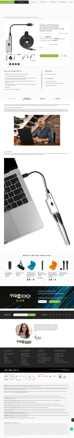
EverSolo (54, 426)
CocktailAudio (7, 426)
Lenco (42, 429)
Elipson (40, 426)
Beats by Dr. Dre (42, 424)
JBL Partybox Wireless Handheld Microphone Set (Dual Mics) (63, 273)
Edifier (29, 426)
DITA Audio (61, 426)
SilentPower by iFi (36, 432)
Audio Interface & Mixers (27, 405)
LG (49, 429)
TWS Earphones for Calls (61, 409)
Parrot (44, 431)
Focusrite (17, 427)
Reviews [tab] (57, 98)
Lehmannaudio (38, 429)
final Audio (64, 426)
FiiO (60, 426)
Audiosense (11, 424)
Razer (49, 431)
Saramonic (10, 432)
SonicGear (47, 432)
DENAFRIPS (50, 426)
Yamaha (15, 435)
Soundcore (60, 432)
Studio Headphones (61, 405)
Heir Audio (55, 427)
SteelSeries (6, 433)
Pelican (47, 431)
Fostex (21, 427)
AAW (8, 423)
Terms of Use (24, 357)
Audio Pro (46, 423)
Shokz (28, 432)
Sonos (51, 432)
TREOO (56, 433)
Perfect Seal (57, 431)
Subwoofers (58, 397)
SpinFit (64, 432)
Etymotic (46, 426)
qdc (33, 431)
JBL (60, 271)
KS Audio (23, 429)
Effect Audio (33, 426)
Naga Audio (58, 430)
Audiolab (66, 423)
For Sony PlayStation (56, 396)
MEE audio (27, 430)
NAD (54, 430)
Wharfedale (61, 434)
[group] (9, 57)
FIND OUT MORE (54, 301)
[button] (6, 57)
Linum (52, 429)
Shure (6, 271)
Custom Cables (35, 415)
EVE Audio (50, 426)
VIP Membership (41, 362)
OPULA (32, 431)
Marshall (6, 430)
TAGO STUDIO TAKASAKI (25, 433)
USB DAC (28, 409)
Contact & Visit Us (8, 362)
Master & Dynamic (17, 430)
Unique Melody (19, 434)
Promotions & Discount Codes (61, 362)
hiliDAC (65, 427)
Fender (57, 426)
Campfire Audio (44, 425)
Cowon (21, 426)
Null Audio (25, 431)
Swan (15, 433)
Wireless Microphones (36, 405)
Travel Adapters (60, 410)
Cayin (52, 425)
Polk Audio (67, 431)
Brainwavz (6, 425)
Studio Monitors (54, 405)
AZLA (27, 424)
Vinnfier (44, 434)
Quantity (41, 47)
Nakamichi (66, 430)
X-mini (5, 435)
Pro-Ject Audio (15, 431)
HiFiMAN (61, 427)
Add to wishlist (65, 56)
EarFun (9, 426)
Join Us (42, 301)
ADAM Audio (15, 423)
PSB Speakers (23, 431)
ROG (54, 431)
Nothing (17, 431)
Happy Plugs (43, 427)
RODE (28, 271)
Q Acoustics (29, 431)
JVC (62, 428)
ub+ (5, 434)
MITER (42, 430)
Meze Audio (38, 430)
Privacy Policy (24, 360)
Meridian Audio (32, 430)
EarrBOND (13, 426)
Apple (25, 423)
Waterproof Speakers (33, 402)
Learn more (62, 38)
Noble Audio (6, 431)
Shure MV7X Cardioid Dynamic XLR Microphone (20, 273)
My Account (6, 360)
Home (5, 17)
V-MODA (31, 434)
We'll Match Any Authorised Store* (37, 2)
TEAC (33, 433)
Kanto (5, 429)
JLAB (55, 428)
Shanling (25, 432)
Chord (62, 425)
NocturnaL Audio (12, 431)
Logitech (55, 429)
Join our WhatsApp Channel (44, 357)
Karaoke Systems (52, 397)
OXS (38, 431)
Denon (54, 426)
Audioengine (57, 423)
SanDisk (5, 432)
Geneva (35, 427)
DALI (28, 426)
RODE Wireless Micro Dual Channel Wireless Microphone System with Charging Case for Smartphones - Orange (53, 274)
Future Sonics (25, 427)
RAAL (46, 431)
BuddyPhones (16, 425)
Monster (51, 430)
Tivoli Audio (51, 433)
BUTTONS (21, 425)
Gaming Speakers (28, 396)
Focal (14, 427)
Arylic (27, 423)
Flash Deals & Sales (59, 360)
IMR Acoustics (24, 428)
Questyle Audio (42, 431)
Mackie (64, 429)
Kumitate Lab (27, 429)
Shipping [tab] (42, 98)
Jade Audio (41, 428)
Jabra (37, 428)
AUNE (19, 424)
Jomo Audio (58, 428)
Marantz (68, 429)
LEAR (33, 429)
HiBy (58, 427)
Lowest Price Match (59, 353)
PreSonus (10, 431)
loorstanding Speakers (17, 415)
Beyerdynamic (49, 424)
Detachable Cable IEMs (27, 415)
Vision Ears (48, 434)
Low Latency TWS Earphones (37, 396)
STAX (67, 432)
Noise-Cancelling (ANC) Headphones (21, 410)
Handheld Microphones (45, 405)
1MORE (5, 423)
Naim (62, 430)
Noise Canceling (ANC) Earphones (35, 410)
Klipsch (16, 429)
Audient (41, 423)
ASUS (35, 423)
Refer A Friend (41, 355)
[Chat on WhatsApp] (71, 429)
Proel (19, 431)
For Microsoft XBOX (47, 396)
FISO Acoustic (9, 427)
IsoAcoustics (32, 428)
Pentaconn (52, 431)
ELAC (37, 426)
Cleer (65, 425)
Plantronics (62, 431)
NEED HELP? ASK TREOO (54, 44)
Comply (11, 426)
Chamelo (59, 425)
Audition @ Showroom (9, 353)
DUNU (65, 426)
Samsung (67, 431)
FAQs (5, 355)
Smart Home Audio (12, 398)
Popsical (5, 431)
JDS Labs (51, 428)
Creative (25, 426)
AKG (38, 271)
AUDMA (15, 424)
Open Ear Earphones (17, 403)
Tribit (67, 433)
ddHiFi (37, 426)
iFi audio (16, 428)
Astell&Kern (31, 423)
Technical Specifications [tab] (27, 99)
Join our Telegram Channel (44, 360)
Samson (41, 23)
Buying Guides (24, 362)
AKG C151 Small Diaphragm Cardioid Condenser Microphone (42, 273)
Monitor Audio (46, 430)
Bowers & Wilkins (63, 424)
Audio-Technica (51, 423)
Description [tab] (11, 98)
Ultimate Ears (8, 434)
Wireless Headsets (11, 396)
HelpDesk (6, 357)
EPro (43, 426)
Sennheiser (20, 432)
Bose (58, 424)
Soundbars (38, 397)
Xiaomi (9, 435)
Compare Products (25, 364)
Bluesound (54, 424)
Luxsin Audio (60, 429)
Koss (19, 429)
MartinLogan (10, 430)
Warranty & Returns (25, 355)
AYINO (24, 424)
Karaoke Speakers (44, 397)
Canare (48, 425)
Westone (56, 434)
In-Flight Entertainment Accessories (50, 410)
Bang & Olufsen (36, 424)
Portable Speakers (24, 402)
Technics (36, 433)
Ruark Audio (58, 431)
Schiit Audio (15, 432)
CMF (68, 425)
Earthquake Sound (19, 426)
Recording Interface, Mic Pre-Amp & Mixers (16, 17)
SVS (12, 433)
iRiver (28, 428)
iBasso (9, 428)
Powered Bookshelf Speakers (20, 397)
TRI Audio (59, 433)
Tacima (18, 433)
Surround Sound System (31, 397)
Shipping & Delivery (25, 353)
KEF (10, 429)
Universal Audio (26, 434)
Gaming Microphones (20, 396)
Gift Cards (57, 357)
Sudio (10, 433)
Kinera (13, 429)
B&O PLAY (30, 424)
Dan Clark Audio (32, 426)
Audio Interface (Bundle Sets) (32, 17)
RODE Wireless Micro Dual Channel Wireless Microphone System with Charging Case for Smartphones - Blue (31, 274)
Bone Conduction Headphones (28, 403)
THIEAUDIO (47, 433)
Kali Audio (66, 428)
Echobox (25, 426)
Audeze (38, 423)
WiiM (69, 434)
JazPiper (45, 428)
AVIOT (21, 424)
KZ (31, 429)
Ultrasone (14, 434)
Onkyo (29, 431)
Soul (57, 432)
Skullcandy (42, 432)
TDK (30, 433)
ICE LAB (13, 428)
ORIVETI (35, 431)
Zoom (19, 435)
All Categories (8, 2)
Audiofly (62, 423)
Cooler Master (16, 426)
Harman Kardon (49, 427)
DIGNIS (57, 426)
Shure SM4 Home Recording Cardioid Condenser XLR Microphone (9, 274)
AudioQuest (6, 424)
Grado (39, 427)
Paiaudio (41, 431)
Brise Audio (11, 425)
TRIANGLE (64, 433)
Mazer (23, 430)
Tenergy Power (41, 433)
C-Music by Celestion (28, 425)
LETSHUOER (46, 429)
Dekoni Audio (45, 426)
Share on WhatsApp (42, 353)
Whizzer (65, 434)
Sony (54, 432)
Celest (55, 425)
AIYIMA (19, 423)
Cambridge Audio (36, 425)
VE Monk (34, 434)
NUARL (21, 431)
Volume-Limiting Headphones (19, 417)
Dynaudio (6, 426)
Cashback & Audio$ (59, 355)
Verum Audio (39, 434)
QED (35, 431)
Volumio (52, 434)
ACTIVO (10, 423)
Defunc (41, 426)
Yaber (12, 435)
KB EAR (8, 429)
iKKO (20, 428)
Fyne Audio (31, 427)
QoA (37, 431)
